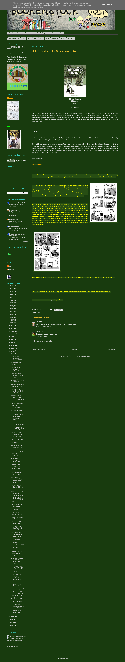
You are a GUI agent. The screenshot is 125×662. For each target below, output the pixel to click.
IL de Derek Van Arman (16, 548)
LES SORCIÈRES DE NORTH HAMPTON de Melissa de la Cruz (17, 577)
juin (12, 342)
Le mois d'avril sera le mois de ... (17, 381)
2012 (11, 619)
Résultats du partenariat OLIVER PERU (16, 358)
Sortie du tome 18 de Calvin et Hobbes (16, 553)
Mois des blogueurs (42, 33)
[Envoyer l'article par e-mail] (51, 309)
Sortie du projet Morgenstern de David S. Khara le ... (17, 398)
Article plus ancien (110, 349)
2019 (11, 306)
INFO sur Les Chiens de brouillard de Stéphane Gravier (17, 541)
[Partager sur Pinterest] (62, 310)
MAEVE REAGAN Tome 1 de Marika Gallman (17, 499)
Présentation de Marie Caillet (16, 611)
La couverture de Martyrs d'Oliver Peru (17, 487)
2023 (11, 294)
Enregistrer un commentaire (43, 341)
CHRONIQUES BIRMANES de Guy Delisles (16, 434)
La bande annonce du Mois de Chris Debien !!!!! (17, 391)
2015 (11, 317)
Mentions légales (12, 646)
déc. (12, 325)
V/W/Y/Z (70, 38)
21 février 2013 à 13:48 (43, 327)
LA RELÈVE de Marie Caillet (16, 522)
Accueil (11, 33)
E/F (29, 38)
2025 (11, 288)
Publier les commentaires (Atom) (79, 356)
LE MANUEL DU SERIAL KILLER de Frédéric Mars (17, 593)
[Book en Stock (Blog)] (9, 257)
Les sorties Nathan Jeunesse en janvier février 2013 (17, 417)
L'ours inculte (14, 210)
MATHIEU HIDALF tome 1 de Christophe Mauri (17, 493)
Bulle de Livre (14, 226)
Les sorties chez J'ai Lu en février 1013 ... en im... (17, 534)
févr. (12, 354)
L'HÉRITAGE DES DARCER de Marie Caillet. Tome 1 (17, 560)
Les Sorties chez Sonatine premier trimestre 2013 (17, 599)
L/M (47, 38)
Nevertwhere (13, 219)
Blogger (65, 658)
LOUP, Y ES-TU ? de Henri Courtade (17, 453)
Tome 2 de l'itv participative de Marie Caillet (16, 459)
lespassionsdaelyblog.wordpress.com (18, 234)
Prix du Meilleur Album (60, 150)
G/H (35, 38)
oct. (12, 331)
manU (38, 331)
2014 (11, 320)
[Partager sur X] (59, 310)
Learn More (100, 5)
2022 (11, 297)
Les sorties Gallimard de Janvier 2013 (16, 472)
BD (39, 312)
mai (12, 345)
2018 (11, 308)
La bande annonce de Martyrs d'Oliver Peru (17, 369)
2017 (11, 311)
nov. (12, 328)
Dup (10, 266)
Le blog (49, 300)
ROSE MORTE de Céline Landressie (17, 518)
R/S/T (62, 38)
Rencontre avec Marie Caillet (16, 585)
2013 (11, 323)
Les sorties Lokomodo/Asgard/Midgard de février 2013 (17, 479)
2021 (11, 300)
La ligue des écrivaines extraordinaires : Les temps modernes (17, 213)
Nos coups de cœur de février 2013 (17, 385)
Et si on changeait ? (17, 589)
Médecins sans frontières (48, 148)
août (12, 337)
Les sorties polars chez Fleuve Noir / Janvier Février (17, 528)
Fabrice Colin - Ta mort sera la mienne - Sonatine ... (16, 507)
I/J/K (41, 38)
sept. (13, 334)
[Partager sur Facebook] (60, 310)
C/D (23, 38)
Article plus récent (39, 349)
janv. (13, 616)
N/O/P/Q (55, 38)
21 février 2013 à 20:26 (43, 337)
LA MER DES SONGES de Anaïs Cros (16, 466)
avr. (12, 348)
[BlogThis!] (57, 310)
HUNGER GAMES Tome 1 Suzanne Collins (17, 440)
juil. (12, 339)
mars (13, 351)
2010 (11, 625)
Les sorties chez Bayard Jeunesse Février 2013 (17, 606)
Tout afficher (25, 241)
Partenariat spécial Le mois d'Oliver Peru (17, 375)
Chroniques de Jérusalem (82, 148)
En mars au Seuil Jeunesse (16, 411)
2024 (11, 291)
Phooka (11, 269)
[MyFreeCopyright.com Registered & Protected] (17, 640)
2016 (11, 314)
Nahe (38, 321)
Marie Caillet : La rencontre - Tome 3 (17, 447)
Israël (40, 150)
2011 (11, 622)
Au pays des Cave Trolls (17, 203)
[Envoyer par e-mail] (55, 310)
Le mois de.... (29, 33)
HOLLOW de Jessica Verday (16, 513)
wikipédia (39, 158)
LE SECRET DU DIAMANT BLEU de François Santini (17, 568)
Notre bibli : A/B (14, 38)
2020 (11, 303)
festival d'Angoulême (76, 150)
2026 (11, 286)
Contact (19, 33)
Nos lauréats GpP (57, 33)
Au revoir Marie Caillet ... (16, 363)
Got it (109, 5)
